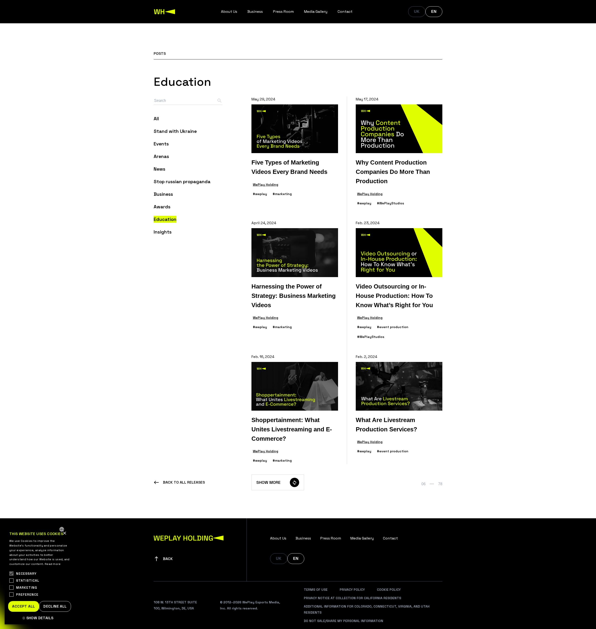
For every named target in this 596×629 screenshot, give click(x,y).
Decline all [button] (55, 606)
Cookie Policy (389, 590)
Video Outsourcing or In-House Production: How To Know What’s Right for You (394, 296)
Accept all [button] (23, 606)
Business (255, 11)
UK (417, 12)
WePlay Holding (265, 184)
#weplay (260, 194)
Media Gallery (315, 11)
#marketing (282, 194)
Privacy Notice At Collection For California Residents (352, 598)
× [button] (64, 533)
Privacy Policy (352, 590)
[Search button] (219, 100)
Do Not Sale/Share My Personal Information (343, 621)
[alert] (39, 573)
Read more (53, 564)
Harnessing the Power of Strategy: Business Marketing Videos (293, 296)
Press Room (283, 11)
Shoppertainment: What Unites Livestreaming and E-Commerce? (291, 429)
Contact (345, 11)
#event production (392, 327)
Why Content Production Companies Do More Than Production (393, 172)
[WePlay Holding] (165, 11)
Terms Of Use (316, 590)
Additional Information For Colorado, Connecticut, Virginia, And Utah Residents (367, 609)
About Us (229, 11)
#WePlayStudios (390, 203)
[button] (39, 618)
